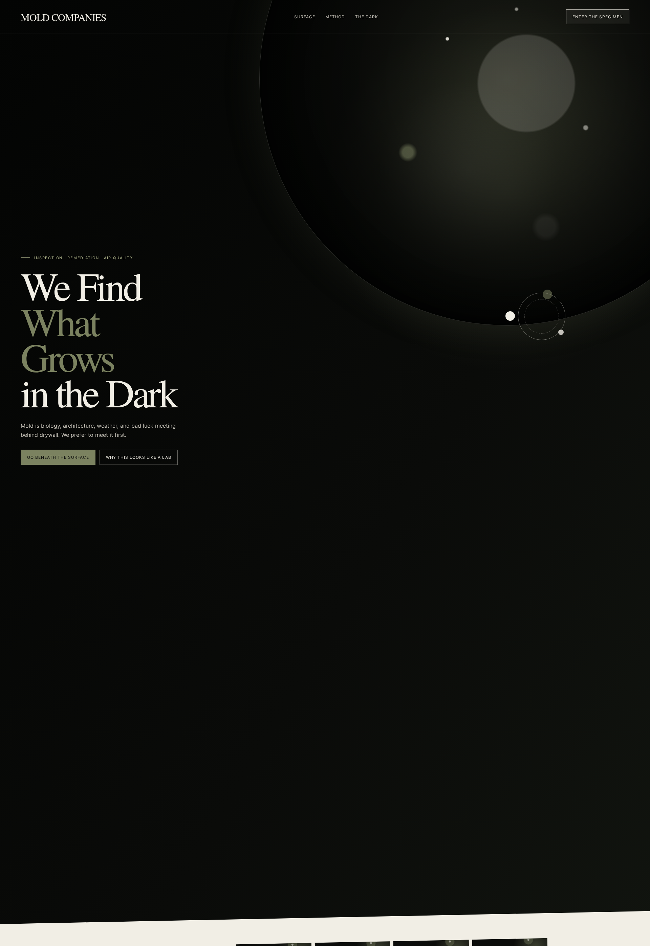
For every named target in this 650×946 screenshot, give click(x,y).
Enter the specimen (597, 16)
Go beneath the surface (58, 457)
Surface (304, 16)
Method (335, 16)
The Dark (366, 16)
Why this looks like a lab (138, 457)
